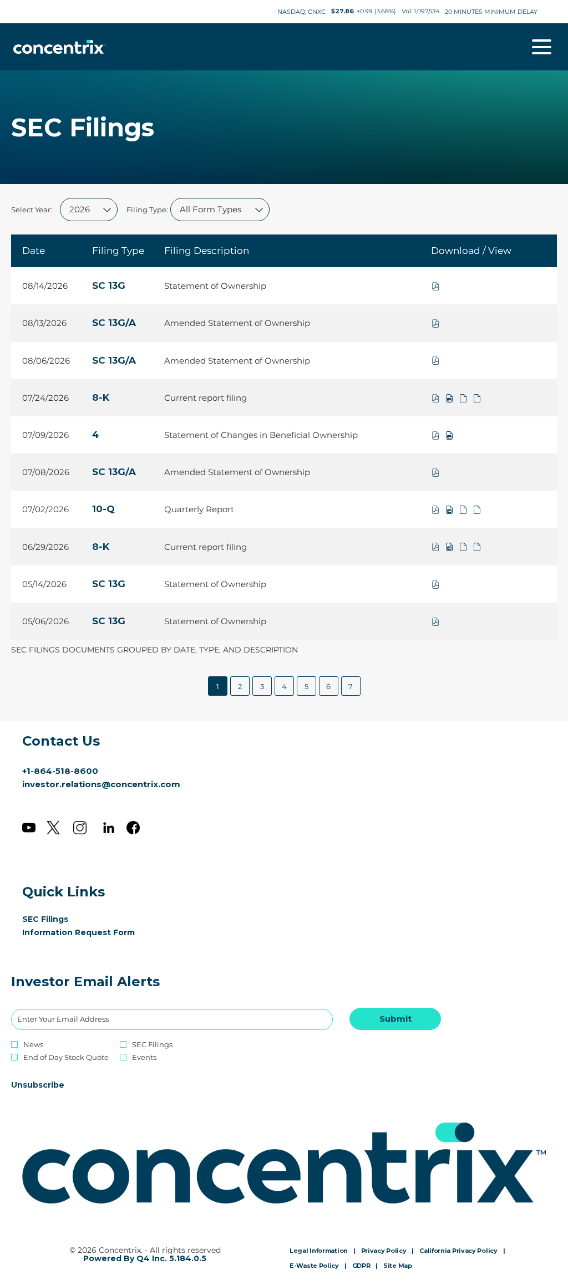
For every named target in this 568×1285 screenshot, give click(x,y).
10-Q (103, 508)
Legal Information (319, 1251)
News (33, 1044)
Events (144, 1057)
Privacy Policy (384, 1251)
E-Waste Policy (314, 1266)
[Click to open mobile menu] (542, 47)
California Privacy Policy (458, 1251)
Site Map (397, 1266)
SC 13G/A (114, 322)
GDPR (361, 1266)
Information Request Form (95, 932)
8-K (100, 397)
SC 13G (108, 285)
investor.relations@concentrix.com (101, 784)
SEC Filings (61, 919)
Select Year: (31, 209)
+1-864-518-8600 (60, 771)
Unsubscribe (37, 1085)
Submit (395, 1018)
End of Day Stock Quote (66, 1057)
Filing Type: (147, 209)
